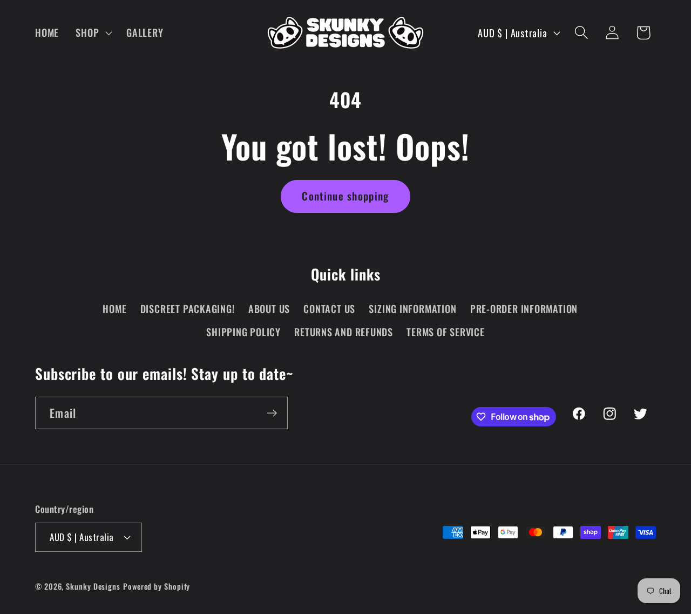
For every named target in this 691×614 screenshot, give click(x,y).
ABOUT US (269, 308)
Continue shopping (345, 196)
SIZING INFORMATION (412, 308)
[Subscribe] (271, 413)
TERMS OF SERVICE (445, 331)
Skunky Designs (93, 586)
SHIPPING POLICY (243, 331)
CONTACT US (329, 308)
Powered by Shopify (156, 586)
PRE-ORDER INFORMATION (524, 308)
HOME (114, 308)
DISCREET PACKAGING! (187, 308)
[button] (92, 32)
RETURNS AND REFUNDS (343, 331)
